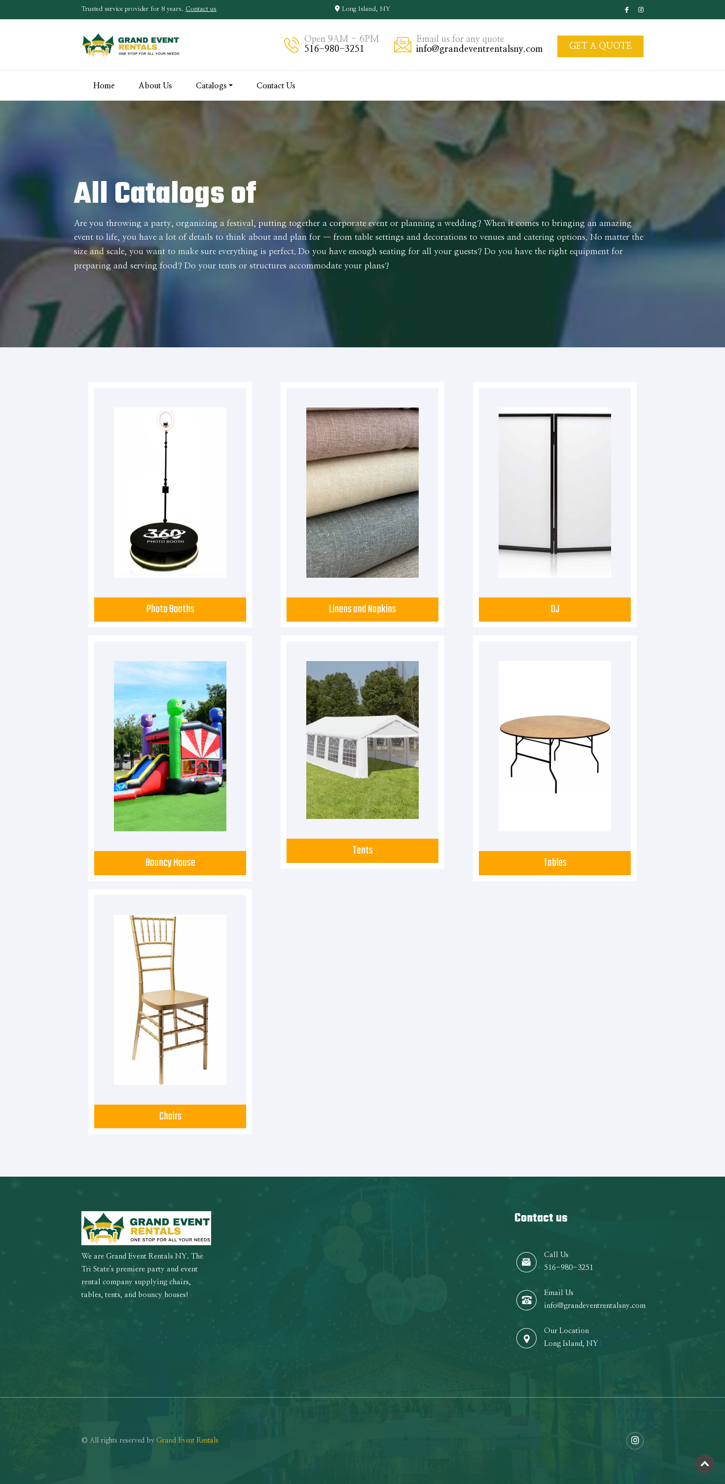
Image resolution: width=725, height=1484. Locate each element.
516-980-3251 (334, 49)
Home (104, 86)
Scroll (705, 1464)
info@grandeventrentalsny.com (479, 49)
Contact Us (275, 86)
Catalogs (211, 86)
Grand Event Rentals (187, 1440)
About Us (155, 86)
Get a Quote (600, 46)
